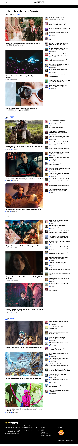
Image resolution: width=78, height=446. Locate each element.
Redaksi (43, 427)
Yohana (8, 79)
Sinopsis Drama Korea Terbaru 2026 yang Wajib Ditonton (24, 246)
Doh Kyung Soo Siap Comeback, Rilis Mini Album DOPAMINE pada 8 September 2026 (21, 109)
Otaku (45, 6)
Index (42, 430)
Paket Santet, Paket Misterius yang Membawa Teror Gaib (24, 179)
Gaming (51, 6)
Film (34, 6)
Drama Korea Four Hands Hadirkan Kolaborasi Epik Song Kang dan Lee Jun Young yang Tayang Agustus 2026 (58, 227)
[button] (72, 2)
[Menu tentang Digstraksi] (6, 2)
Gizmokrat (60, 427)
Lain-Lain (58, 6)
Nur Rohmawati (9, 46)
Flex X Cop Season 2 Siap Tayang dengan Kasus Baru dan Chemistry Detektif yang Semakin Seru (58, 237)
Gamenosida (60, 426)
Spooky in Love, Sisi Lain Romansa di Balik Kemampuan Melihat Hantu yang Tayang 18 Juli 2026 (59, 269)
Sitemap (43, 432)
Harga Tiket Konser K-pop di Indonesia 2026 (59, 28)
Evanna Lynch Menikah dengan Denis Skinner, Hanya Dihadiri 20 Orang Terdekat (22, 44)
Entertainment (26, 6)
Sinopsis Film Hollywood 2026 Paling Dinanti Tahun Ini (23, 209)
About (42, 426)
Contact (43, 429)
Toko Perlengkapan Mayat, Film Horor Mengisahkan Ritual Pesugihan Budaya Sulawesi (58, 191)
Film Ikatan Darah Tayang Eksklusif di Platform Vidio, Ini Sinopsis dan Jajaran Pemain (58, 132)
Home (19, 6)
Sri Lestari (8, 149)
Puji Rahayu (9, 412)
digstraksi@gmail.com (15, 433)
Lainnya (18, 14)
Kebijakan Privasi (45, 433)
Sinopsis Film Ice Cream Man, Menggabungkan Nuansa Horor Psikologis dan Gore (59, 185)
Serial (39, 6)
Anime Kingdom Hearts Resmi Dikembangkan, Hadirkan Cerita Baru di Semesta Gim (58, 365)
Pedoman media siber (46, 435)
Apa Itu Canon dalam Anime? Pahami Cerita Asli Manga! (23, 347)
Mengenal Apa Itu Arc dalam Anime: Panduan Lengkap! (23, 378)
